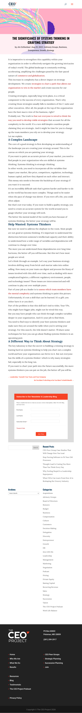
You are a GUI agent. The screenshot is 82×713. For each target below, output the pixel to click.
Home (12, 654)
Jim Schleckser (23, 47)
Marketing (47, 563)
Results (13, 667)
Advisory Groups (51, 47)
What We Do (15, 663)
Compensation (48, 517)
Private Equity (48, 579)
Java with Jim (48, 552)
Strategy (50, 50)
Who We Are (15, 659)
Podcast (46, 571)
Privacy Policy (16, 698)
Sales (45, 591)
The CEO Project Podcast (53, 607)
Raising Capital (49, 583)
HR (44, 548)
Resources (14, 676)
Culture (46, 521)
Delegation (47, 532)
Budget (46, 509)
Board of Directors (50, 501)
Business (63, 47)
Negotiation (47, 567)
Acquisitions (48, 493)
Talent (45, 603)
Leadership (47, 556)
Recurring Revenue (50, 587)
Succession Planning (54, 663)
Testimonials (15, 685)
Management (48, 560)
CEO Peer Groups (52, 654)
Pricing (46, 575)
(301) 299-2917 (49, 639)
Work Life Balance (50, 611)
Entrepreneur (33, 50)
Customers (47, 524)
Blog (12, 680)
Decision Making (49, 528)
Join (47, 667)
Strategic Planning (53, 659)
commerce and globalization (31, 75)
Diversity (46, 536)
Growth (43, 50)
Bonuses (46, 505)
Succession (47, 599)
